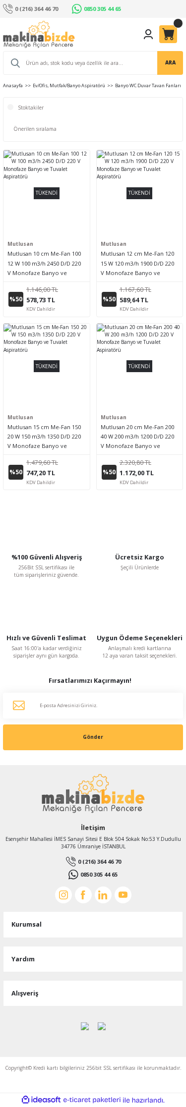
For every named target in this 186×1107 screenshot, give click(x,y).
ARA (170, 62)
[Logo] (39, 34)
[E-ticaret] (92, 1100)
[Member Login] (148, 34)
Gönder (93, 736)
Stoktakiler (31, 107)
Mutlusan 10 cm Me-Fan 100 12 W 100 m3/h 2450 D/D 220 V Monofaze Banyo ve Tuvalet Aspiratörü (44, 263)
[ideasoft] (41, 1100)
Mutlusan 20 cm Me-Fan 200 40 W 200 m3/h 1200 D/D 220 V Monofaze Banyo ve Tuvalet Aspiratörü (137, 436)
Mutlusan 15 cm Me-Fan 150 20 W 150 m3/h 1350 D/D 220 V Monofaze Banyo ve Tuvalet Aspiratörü (44, 436)
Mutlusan (20, 243)
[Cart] (168, 34)
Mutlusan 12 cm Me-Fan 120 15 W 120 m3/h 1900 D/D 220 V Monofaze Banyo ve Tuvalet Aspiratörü (137, 263)
